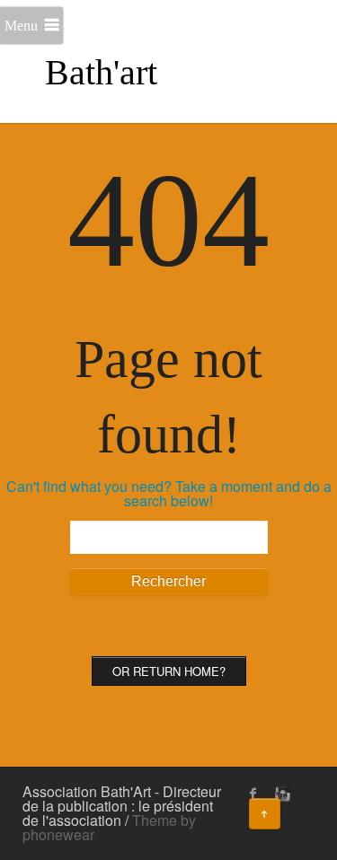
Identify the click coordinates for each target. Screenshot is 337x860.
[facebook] (253, 793)
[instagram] (280, 793)
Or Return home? (169, 671)
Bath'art (101, 72)
